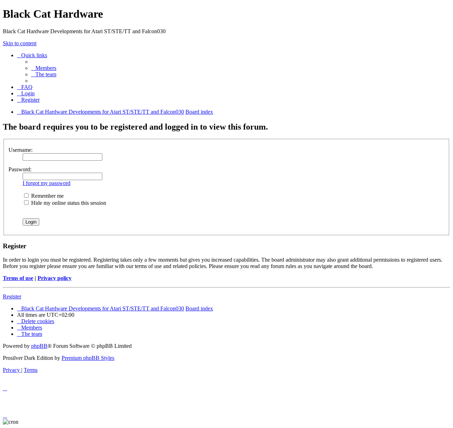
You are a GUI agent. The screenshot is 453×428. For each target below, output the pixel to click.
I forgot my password (46, 183)
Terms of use (18, 278)
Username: (20, 150)
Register (12, 296)
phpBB (39, 346)
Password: (19, 169)
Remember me (47, 196)
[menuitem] (43, 68)
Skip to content (19, 43)
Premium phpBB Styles (88, 358)
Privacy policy (54, 278)
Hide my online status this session (68, 203)
